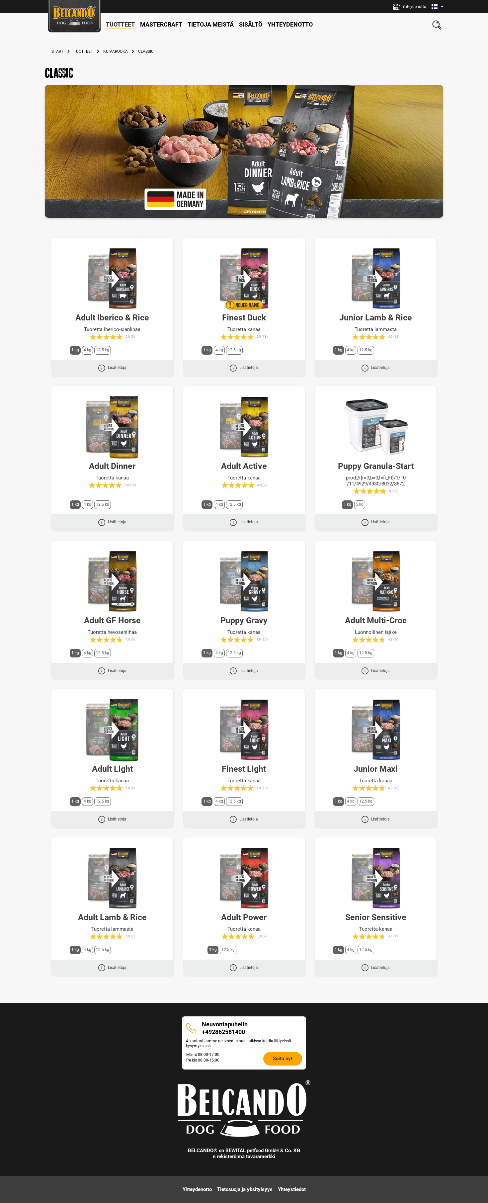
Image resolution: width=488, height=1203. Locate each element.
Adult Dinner (112, 466)
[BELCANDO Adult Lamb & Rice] (112, 878)
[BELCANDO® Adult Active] (244, 427)
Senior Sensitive (375, 917)
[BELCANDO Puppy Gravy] (244, 582)
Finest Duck (244, 317)
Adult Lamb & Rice (112, 917)
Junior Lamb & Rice (375, 317)
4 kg (87, 350)
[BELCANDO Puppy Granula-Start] (376, 427)
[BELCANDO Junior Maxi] (376, 730)
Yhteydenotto (197, 1189)
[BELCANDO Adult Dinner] (112, 427)
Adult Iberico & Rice (112, 317)
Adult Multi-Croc (376, 620)
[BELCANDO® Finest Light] (244, 730)
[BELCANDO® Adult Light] (112, 730)
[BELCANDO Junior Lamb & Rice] (376, 279)
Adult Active (244, 466)
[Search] (437, 25)
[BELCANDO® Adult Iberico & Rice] (112, 279)
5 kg (360, 504)
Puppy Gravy (244, 620)
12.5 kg (102, 350)
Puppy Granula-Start (376, 466)
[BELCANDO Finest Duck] (244, 279)
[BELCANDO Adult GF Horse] (112, 582)
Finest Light (244, 769)
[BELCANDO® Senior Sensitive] (376, 878)
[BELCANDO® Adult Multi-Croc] (376, 582)
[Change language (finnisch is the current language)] (437, 6)
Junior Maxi (376, 769)
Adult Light (112, 769)
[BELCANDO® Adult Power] (244, 878)
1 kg (75, 350)
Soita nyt (282, 1059)
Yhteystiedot (292, 1189)
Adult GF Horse (112, 620)
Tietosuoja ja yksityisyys (245, 1189)
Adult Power (244, 917)
